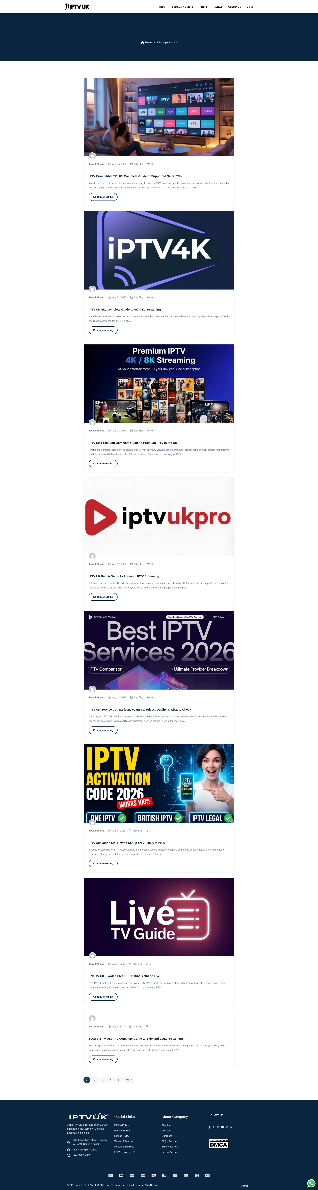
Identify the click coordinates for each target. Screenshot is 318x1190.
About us (166, 1125)
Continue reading (103, 196)
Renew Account (170, 1152)
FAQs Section (169, 1141)
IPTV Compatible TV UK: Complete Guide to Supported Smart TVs (135, 176)
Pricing (203, 6)
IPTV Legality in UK (124, 1152)
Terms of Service (123, 1141)
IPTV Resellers (169, 1146)
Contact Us (234, 6)
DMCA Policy (121, 1125)
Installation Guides (182, 6)
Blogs (250, 6)
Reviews (217, 6)
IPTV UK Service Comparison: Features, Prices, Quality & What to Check (140, 709)
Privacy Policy (122, 1130)
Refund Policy (121, 1135)
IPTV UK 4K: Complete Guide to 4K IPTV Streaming (125, 309)
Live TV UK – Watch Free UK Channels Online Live (124, 976)
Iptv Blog (138, 164)
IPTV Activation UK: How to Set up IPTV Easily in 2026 (127, 843)
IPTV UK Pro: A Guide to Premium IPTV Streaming (124, 576)
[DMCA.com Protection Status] (219, 1143)
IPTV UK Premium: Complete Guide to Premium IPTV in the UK (133, 443)
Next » (129, 1079)
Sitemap (244, 1186)
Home (162, 6)
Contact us (167, 1130)
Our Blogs (166, 1135)
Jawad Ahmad (96, 164)
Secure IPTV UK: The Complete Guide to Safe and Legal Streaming (136, 1038)
